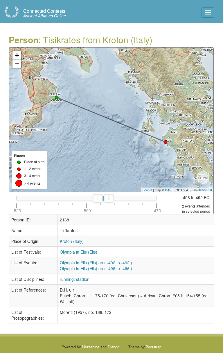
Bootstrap (153, 347)
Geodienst (204, 190)
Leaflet (147, 190)
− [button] (17, 64)
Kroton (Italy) (72, 241)
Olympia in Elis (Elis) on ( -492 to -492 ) (96, 262)
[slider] (98, 198)
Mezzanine (90, 347)
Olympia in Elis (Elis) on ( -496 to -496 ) (96, 268)
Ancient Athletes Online (44, 13)
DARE (169, 190)
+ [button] (17, 55)
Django (113, 347)
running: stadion (74, 279)
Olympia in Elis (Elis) (78, 252)
